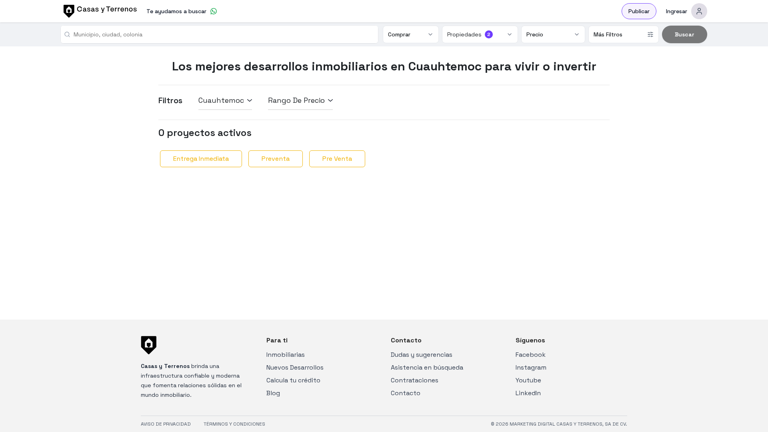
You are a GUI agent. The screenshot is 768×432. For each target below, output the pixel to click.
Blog (273, 393)
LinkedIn (528, 393)
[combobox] (222, 34)
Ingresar (676, 11)
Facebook (531, 354)
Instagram (531, 367)
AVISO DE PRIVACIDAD (166, 424)
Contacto (405, 393)
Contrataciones (414, 380)
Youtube (528, 380)
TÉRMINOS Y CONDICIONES (234, 424)
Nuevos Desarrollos (295, 367)
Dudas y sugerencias (421, 354)
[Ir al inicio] (99, 11)
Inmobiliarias (285, 354)
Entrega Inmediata (201, 158)
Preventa (276, 158)
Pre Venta (337, 158)
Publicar (639, 11)
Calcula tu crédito (293, 380)
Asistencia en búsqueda (427, 367)
